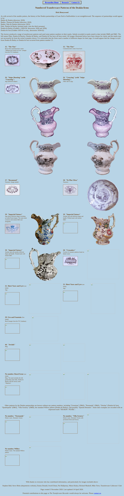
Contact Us (75, 2)
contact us (97, 493)
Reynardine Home (52, 2)
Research (65, 2)
